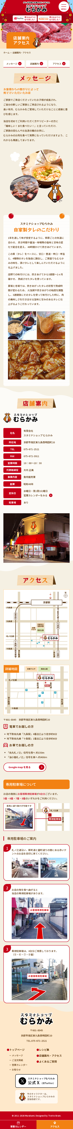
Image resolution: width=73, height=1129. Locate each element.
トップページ (17, 1049)
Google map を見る (19, 767)
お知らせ (16, 1069)
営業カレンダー (18, 1126)
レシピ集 (44, 1049)
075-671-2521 (31, 449)
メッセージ (17, 1055)
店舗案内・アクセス (50, 1055)
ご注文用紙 (17, 1060)
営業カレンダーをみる (35, 495)
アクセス (54, 1126)
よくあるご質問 (48, 1061)
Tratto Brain (54, 1115)
